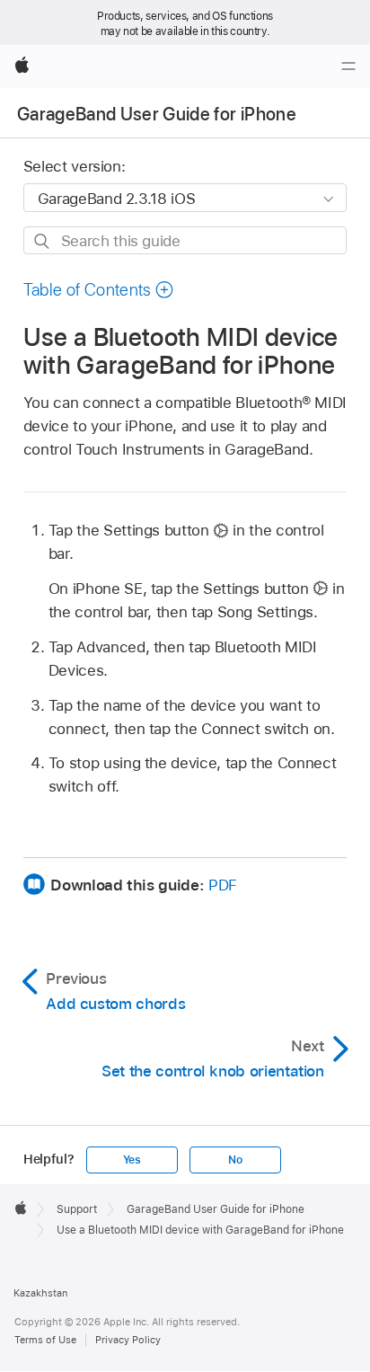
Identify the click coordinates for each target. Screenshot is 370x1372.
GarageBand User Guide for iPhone (156, 114)
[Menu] (348, 66)
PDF (222, 885)
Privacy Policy (128, 1339)
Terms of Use (45, 1339)
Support (77, 1209)
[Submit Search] (42, 241)
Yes (132, 1160)
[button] (98, 289)
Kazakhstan (40, 1293)
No (235, 1160)
